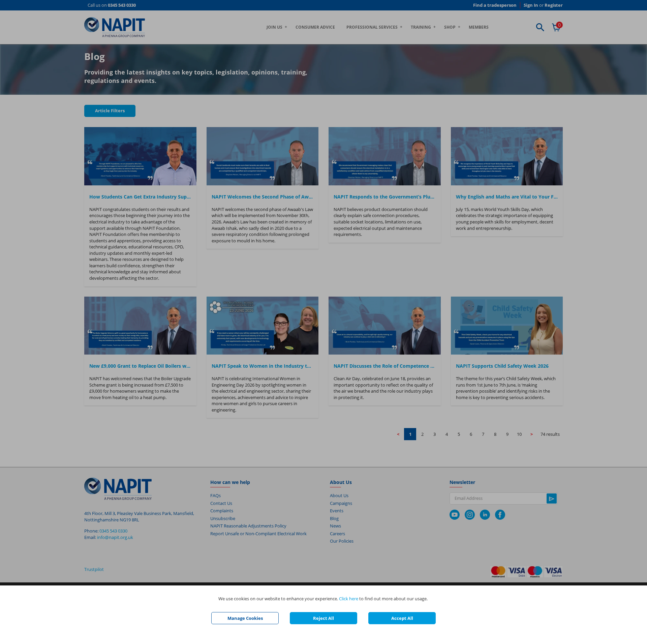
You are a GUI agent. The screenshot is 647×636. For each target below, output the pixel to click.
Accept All (402, 618)
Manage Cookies (245, 618)
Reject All (323, 618)
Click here (348, 599)
